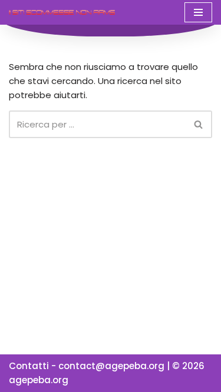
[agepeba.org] (62, 12)
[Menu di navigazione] (198, 12)
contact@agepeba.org (111, 366)
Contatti (29, 366)
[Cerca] (199, 124)
